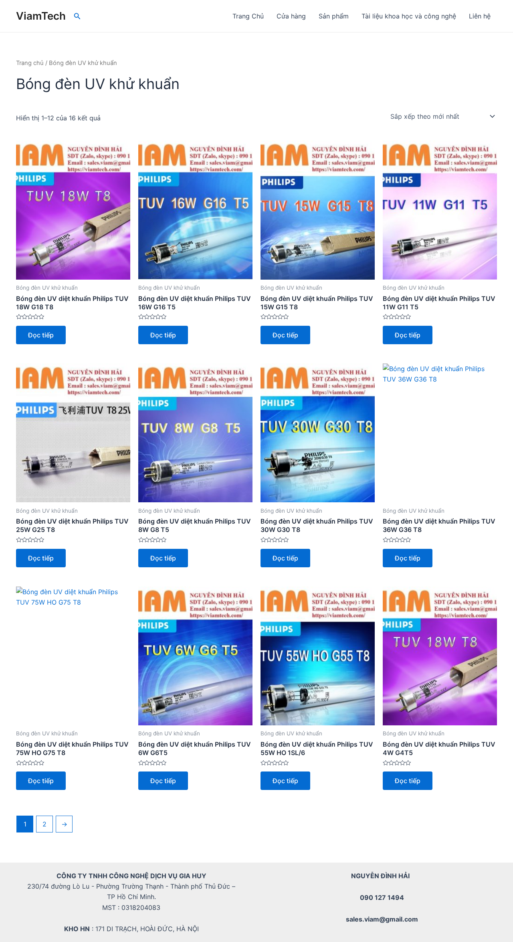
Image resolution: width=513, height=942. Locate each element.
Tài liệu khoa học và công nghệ (409, 16)
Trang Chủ (248, 16)
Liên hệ (480, 16)
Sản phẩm (334, 16)
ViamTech (41, 16)
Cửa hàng (291, 16)
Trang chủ (30, 63)
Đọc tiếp (41, 335)
